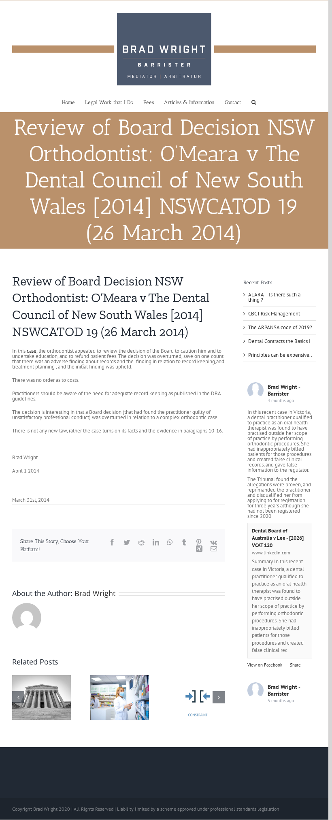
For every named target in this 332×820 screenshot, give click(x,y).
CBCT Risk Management (274, 313)
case (31, 350)
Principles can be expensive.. (280, 354)
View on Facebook (264, 665)
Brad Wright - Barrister (284, 390)
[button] (253, 101)
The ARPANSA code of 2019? (280, 327)
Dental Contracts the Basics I (279, 341)
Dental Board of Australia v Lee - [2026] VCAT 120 (278, 538)
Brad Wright (94, 593)
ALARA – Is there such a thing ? (274, 297)
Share (295, 665)
